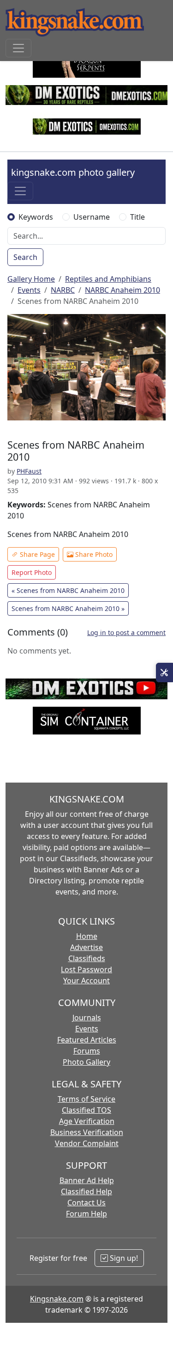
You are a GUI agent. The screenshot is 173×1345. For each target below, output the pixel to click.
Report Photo (32, 572)
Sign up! (123, 1258)
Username (91, 217)
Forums (86, 1051)
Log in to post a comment (126, 632)
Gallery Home (31, 279)
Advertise (86, 947)
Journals (86, 1017)
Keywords (35, 217)
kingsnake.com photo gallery (73, 172)
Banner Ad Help (87, 1180)
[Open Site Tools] (164, 672)
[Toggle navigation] (18, 48)
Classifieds (86, 958)
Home (86, 936)
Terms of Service (86, 1099)
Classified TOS (86, 1110)
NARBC (63, 290)
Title (137, 217)
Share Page (36, 554)
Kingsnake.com (57, 1299)
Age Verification (86, 1121)
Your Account (86, 980)
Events (29, 290)
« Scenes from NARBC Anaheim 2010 (68, 590)
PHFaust (29, 471)
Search (25, 257)
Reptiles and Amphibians (108, 279)
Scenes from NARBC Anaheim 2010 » (68, 608)
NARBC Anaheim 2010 (122, 290)
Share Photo (93, 554)
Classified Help (86, 1191)
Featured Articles (86, 1040)
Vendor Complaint (87, 1143)
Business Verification (86, 1132)
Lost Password (86, 969)
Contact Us (86, 1202)
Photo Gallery (86, 1062)
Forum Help (86, 1214)
